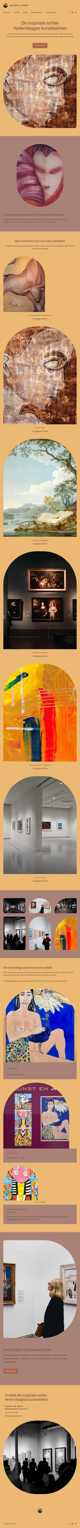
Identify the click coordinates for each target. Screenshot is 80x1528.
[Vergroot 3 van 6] (74, 901)
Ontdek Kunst (40, 45)
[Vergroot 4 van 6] (23, 919)
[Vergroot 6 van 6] (74, 919)
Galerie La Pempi (19, 5)
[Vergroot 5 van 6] (48, 919)
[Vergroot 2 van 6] (48, 901)
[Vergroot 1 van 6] (23, 901)
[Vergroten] (42, 259)
